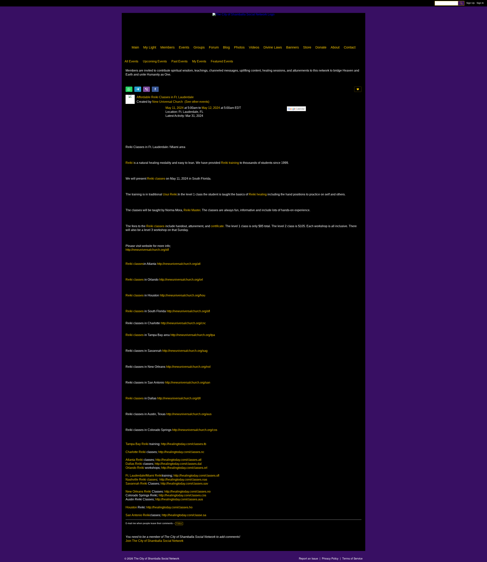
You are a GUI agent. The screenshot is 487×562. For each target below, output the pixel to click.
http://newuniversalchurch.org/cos (194, 429)
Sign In (480, 3)
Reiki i (130, 162)
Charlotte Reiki (136, 452)
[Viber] (146, 89)
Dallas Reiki (134, 463)
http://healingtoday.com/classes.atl (178, 459)
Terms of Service (352, 558)
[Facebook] (155, 89)
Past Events (179, 61)
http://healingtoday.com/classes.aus (179, 499)
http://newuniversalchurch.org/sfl (147, 249)
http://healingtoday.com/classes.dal (178, 463)
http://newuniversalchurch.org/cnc (183, 323)
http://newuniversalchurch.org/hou (182, 295)
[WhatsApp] (129, 89)
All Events (131, 61)
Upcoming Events (155, 61)
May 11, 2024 (175, 107)
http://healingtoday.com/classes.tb (183, 444)
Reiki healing (258, 194)
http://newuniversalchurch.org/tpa (192, 335)
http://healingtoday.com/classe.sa (184, 515)
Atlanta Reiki (135, 459)
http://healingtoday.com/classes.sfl (196, 475)
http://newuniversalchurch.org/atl (179, 263)
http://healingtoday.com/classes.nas (183, 479)
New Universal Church (167, 101)
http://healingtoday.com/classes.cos (182, 495)
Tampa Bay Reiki (137, 444)
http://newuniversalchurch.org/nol (188, 366)
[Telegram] (137, 89)
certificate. (217, 226)
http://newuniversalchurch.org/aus (189, 414)
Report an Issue (308, 558)
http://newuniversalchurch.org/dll (179, 398)
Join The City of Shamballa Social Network (154, 540)
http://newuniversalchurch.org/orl (181, 279)
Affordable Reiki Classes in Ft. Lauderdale (165, 97)
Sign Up (470, 3)
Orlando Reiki (135, 467)
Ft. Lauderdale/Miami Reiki (144, 475)
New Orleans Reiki (138, 491)
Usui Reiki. (170, 194)
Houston (131, 507)
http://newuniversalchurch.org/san (187, 382)
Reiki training (230, 162)
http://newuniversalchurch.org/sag (185, 350)
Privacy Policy (330, 558)
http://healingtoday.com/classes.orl (184, 467)
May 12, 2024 (211, 107)
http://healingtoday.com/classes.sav (184, 483)
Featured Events (222, 61)
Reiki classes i (156, 226)
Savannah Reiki (136, 483)
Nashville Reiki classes (141, 479)
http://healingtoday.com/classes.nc (181, 452)
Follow (179, 523)
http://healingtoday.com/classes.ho (169, 507)
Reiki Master (192, 210)
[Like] (357, 89)
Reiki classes (156, 178)
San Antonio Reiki (138, 515)
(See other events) (197, 101)
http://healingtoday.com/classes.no (187, 491)
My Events (199, 61)
